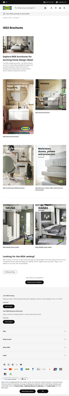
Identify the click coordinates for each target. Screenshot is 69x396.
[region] (34, 387)
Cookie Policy (51, 386)
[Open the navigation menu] (64, 8)
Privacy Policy (19, 386)
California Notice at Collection (34, 386)
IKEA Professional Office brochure (14, 188)
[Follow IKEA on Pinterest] (12, 364)
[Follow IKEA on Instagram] (8, 364)
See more (6, 302)
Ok (43, 391)
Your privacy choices (28, 391)
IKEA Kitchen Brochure (42, 112)
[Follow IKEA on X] (16, 364)
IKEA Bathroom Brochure (11, 136)
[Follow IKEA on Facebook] (4, 364)
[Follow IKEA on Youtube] (20, 364)
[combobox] (28, 8)
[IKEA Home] (7, 8)
